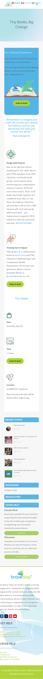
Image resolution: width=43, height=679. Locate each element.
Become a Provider (10, 659)
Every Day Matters (19, 425)
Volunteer (5, 655)
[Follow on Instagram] (10, 616)
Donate (21, 533)
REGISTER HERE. (24, 223)
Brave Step (20, 255)
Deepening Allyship (19, 459)
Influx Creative (27, 674)
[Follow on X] (6, 616)
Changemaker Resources (13, 636)
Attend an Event (8, 657)
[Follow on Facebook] (2, 616)
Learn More (21, 557)
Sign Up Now (21, 103)
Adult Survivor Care (10, 632)
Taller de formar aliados (21, 448)
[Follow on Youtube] (15, 616)
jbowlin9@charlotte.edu (18, 276)
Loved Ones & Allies (10, 634)
